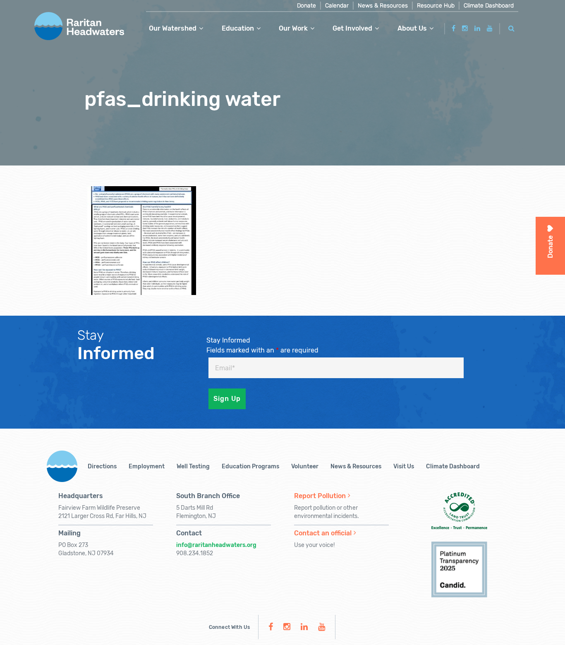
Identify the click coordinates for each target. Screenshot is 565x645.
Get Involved (352, 28)
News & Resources (383, 5)
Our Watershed (172, 28)
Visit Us (403, 466)
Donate (306, 5)
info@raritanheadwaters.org (216, 545)
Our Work (293, 28)
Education (238, 28)
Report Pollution (320, 496)
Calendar (337, 5)
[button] (512, 27)
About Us (412, 28)
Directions (102, 466)
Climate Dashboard (489, 5)
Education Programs (250, 466)
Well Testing (193, 466)
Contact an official (323, 533)
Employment (147, 466)
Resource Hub (436, 5)
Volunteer (304, 466)
